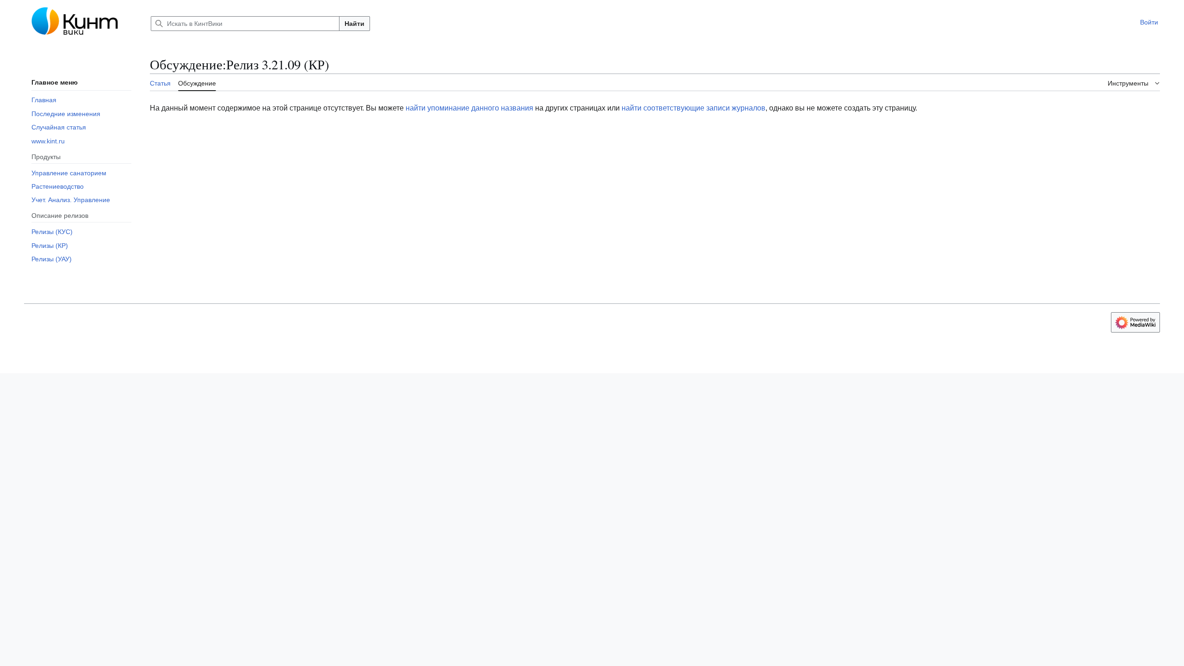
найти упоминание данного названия (469, 108)
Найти (354, 23)
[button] (1129, 22)
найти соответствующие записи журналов (693, 108)
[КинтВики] (79, 22)
